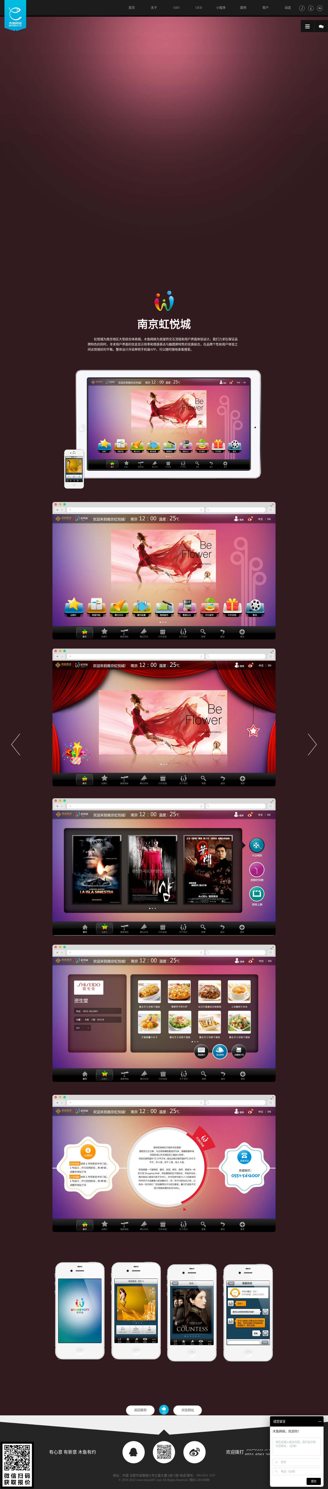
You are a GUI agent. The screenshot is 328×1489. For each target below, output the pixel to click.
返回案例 (140, 1410)
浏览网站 (187, 1410)
